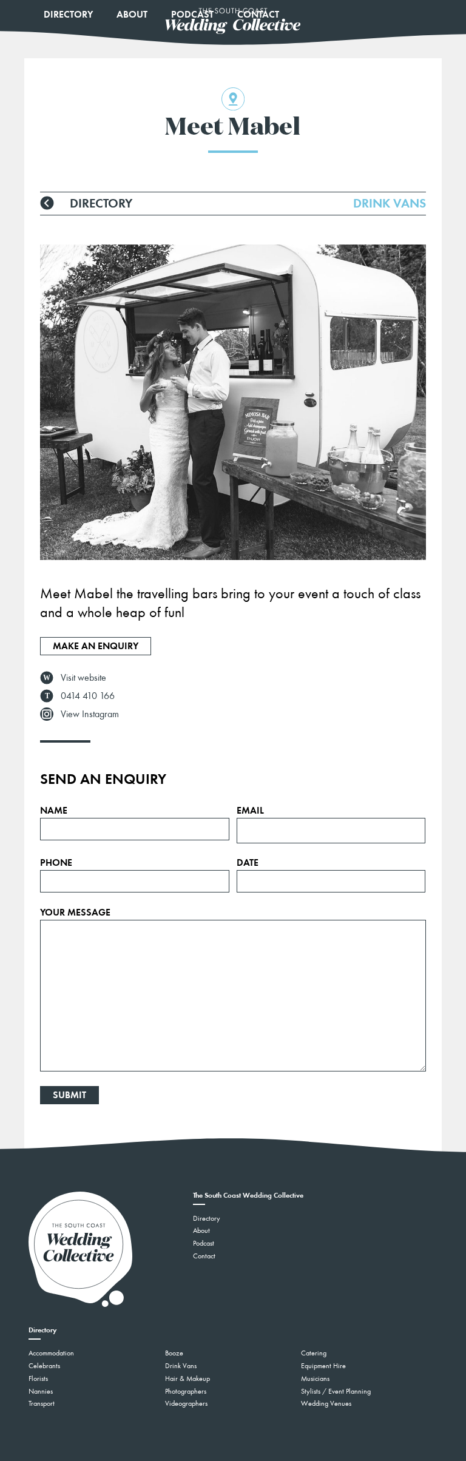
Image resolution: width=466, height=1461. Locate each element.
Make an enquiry (95, 646)
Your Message (75, 912)
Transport (42, 1403)
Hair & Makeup (187, 1378)
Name (53, 810)
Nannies (41, 1391)
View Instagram (90, 714)
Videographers (186, 1403)
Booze (174, 1353)
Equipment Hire (323, 1365)
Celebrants (44, 1365)
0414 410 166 (88, 695)
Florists (38, 1378)
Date (247, 863)
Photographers (185, 1391)
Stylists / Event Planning (336, 1391)
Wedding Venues (326, 1403)
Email (250, 810)
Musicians (315, 1378)
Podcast (203, 1243)
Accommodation (51, 1353)
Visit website (83, 677)
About (131, 14)
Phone (56, 863)
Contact (204, 1256)
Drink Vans (181, 1365)
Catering (313, 1353)
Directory (68, 14)
